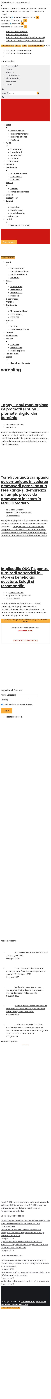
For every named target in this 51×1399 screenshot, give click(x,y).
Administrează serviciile (17, 34)
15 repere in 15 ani (18, 173)
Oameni (9, 194)
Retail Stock (16, 210)
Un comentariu (13, 515)
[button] (25, 5)
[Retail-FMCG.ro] (12, 107)
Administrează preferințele (11, 1308)
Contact (10, 84)
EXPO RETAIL (16, 176)
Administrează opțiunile (17, 31)
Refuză (18, 46)
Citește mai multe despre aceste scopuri (25, 40)
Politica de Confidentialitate (18, 50)
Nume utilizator (8, 695)
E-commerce (12, 161)
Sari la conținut (8, 61)
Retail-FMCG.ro (28, 1301)
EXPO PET (14, 179)
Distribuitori (16, 155)
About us (10, 72)
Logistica (14, 207)
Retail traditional (18, 136)
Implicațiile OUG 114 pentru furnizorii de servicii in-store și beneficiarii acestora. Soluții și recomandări (25, 577)
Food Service (12, 216)
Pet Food (14, 140)
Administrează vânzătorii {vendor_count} (25, 37)
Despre (9, 69)
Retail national (17, 130)
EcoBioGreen (12, 198)
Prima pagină (12, 66)
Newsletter (11, 81)
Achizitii (14, 188)
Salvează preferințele (35, 46)
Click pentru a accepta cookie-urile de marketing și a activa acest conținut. (25, 620)
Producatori (16, 149)
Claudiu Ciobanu (16, 424)
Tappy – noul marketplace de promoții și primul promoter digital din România (24, 411)
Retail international (19, 134)
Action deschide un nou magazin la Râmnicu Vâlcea (25, 1281)
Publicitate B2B (13, 75)
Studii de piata (17, 213)
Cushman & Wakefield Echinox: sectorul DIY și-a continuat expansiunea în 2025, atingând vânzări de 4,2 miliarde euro (25, 1263)
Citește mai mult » (25, 441)
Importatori (16, 152)
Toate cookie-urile (8, 46)
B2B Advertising (13, 78)
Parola (4, 699)
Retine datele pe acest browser (18, 704)
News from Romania (20, 225)
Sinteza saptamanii (19, 191)
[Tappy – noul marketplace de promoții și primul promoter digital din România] (19, 398)
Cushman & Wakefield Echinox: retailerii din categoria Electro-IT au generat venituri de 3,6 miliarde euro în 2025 (22, 1232)
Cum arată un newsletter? (25, 640)
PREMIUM (10, 164)
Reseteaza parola (14, 716)
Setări (24, 46)
